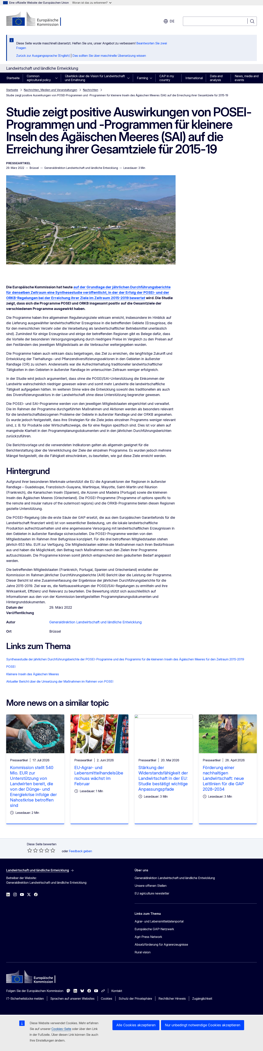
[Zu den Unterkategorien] (57, 78)
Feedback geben (80, 851)
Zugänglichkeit (202, 998)
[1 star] (30, 850)
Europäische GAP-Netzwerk (154, 929)
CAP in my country (166, 78)
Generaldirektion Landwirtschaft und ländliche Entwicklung (95, 622)
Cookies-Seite (61, 1029)
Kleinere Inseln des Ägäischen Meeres (32, 674)
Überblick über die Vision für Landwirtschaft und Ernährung (95, 78)
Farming (142, 78)
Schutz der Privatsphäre (135, 998)
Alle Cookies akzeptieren (136, 1025)
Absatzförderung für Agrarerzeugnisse (161, 944)
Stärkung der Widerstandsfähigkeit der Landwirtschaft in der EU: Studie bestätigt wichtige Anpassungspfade (163, 778)
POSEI (11, 666)
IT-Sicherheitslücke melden (25, 998)
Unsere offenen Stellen (151, 886)
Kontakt (116, 991)
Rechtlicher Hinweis (172, 998)
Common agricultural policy (39, 78)
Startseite (13, 78)
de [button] (172, 21)
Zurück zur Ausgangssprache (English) (43, 56)
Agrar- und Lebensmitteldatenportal (159, 921)
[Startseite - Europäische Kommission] (37, 19)
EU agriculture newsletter (152, 893)
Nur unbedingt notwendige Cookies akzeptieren (202, 1025)
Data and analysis (216, 78)
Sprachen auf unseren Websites (72, 998)
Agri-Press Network (148, 937)
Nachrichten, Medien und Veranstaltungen (50, 89)
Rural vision (143, 952)
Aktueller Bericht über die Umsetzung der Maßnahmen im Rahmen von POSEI (59, 681)
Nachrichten (90, 89)
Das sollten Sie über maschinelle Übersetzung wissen (109, 56)
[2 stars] (32, 850)
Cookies (106, 998)
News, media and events (247, 78)
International (194, 78)
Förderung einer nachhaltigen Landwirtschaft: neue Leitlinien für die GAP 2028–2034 (223, 778)
